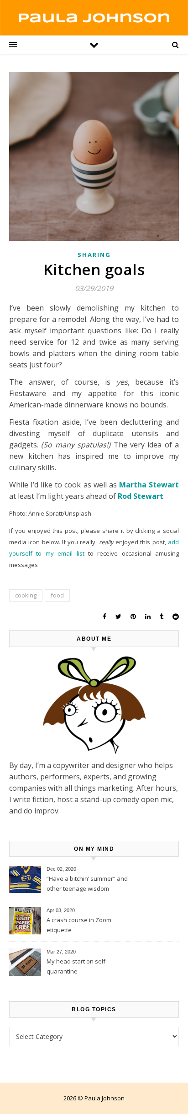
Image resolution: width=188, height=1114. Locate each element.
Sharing (94, 255)
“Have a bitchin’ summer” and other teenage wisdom (87, 883)
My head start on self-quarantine (77, 966)
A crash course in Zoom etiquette (79, 925)
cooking (26, 595)
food (57, 595)
